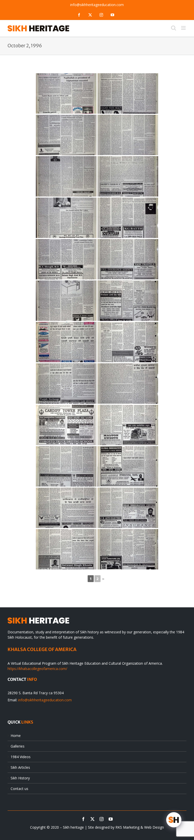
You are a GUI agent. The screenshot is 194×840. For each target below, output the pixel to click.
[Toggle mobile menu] (183, 28)
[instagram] (102, 819)
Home (16, 735)
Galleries (18, 746)
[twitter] (92, 819)
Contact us (19, 788)
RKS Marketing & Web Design (139, 827)
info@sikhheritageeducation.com (97, 4)
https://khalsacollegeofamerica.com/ (37, 668)
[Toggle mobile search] (173, 28)
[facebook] (83, 819)
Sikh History (20, 778)
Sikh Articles (20, 767)
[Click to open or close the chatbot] (173, 819)
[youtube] (111, 819)
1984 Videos (21, 756)
